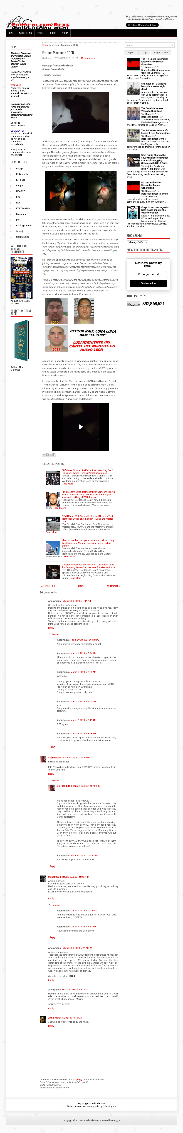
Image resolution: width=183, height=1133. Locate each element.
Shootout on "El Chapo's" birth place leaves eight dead (154, 86)
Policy (65, 32)
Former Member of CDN (58, 52)
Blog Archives (161, 52)
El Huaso (20, 179)
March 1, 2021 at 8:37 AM (74, 989)
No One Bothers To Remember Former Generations (151, 185)
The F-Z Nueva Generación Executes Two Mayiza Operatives (154, 62)
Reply (51, 628)
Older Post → (114, 586)
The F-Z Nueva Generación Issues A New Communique (155, 131)
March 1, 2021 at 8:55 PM (83, 701)
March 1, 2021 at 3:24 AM (83, 653)
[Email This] (44, 454)
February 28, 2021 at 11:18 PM (77, 948)
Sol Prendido (22, 237)
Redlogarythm (23, 225)
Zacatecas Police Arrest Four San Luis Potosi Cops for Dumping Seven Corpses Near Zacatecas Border (88, 566)
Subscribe (148, 283)
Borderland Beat (89, 1120)
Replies (56, 634)
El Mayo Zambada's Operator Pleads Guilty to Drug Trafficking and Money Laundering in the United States (88, 543)
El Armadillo (22, 174)
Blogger (116, 1120)
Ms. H (19, 219)
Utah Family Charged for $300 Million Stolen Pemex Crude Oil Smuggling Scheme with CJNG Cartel (154, 159)
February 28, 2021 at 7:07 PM (77, 757)
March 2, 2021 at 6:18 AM (83, 720)
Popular (131, 52)
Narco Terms (25, 32)
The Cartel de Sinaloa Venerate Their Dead (152, 109)
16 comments (88, 58)
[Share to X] (51, 454)
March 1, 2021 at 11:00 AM (84, 910)
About (53, 32)
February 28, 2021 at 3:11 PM (76, 601)
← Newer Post (48, 586)
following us (109, 1106)
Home (11, 32)
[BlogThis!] (47, 454)
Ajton (51, 1017)
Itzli (18, 197)
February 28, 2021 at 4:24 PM (85, 640)
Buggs (19, 168)
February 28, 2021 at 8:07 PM (74, 877)
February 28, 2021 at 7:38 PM (85, 855)
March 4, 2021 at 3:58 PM (83, 733)
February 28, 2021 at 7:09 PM (85, 786)
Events (41, 32)
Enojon (19, 185)
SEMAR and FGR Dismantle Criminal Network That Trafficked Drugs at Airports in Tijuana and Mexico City (87, 519)
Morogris (21, 214)
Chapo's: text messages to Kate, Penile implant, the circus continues (155, 210)
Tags (144, 52)
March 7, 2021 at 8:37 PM (83, 926)
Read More (67, 483)
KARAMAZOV (23, 208)
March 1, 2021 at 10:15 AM (68, 1017)
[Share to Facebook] (54, 454)
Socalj (19, 231)
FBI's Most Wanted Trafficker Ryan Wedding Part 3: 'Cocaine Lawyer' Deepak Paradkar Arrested (88, 471)
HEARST (20, 191)
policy (19, 149)
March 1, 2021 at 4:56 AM (83, 672)
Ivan (18, 202)
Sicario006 (53, 877)
